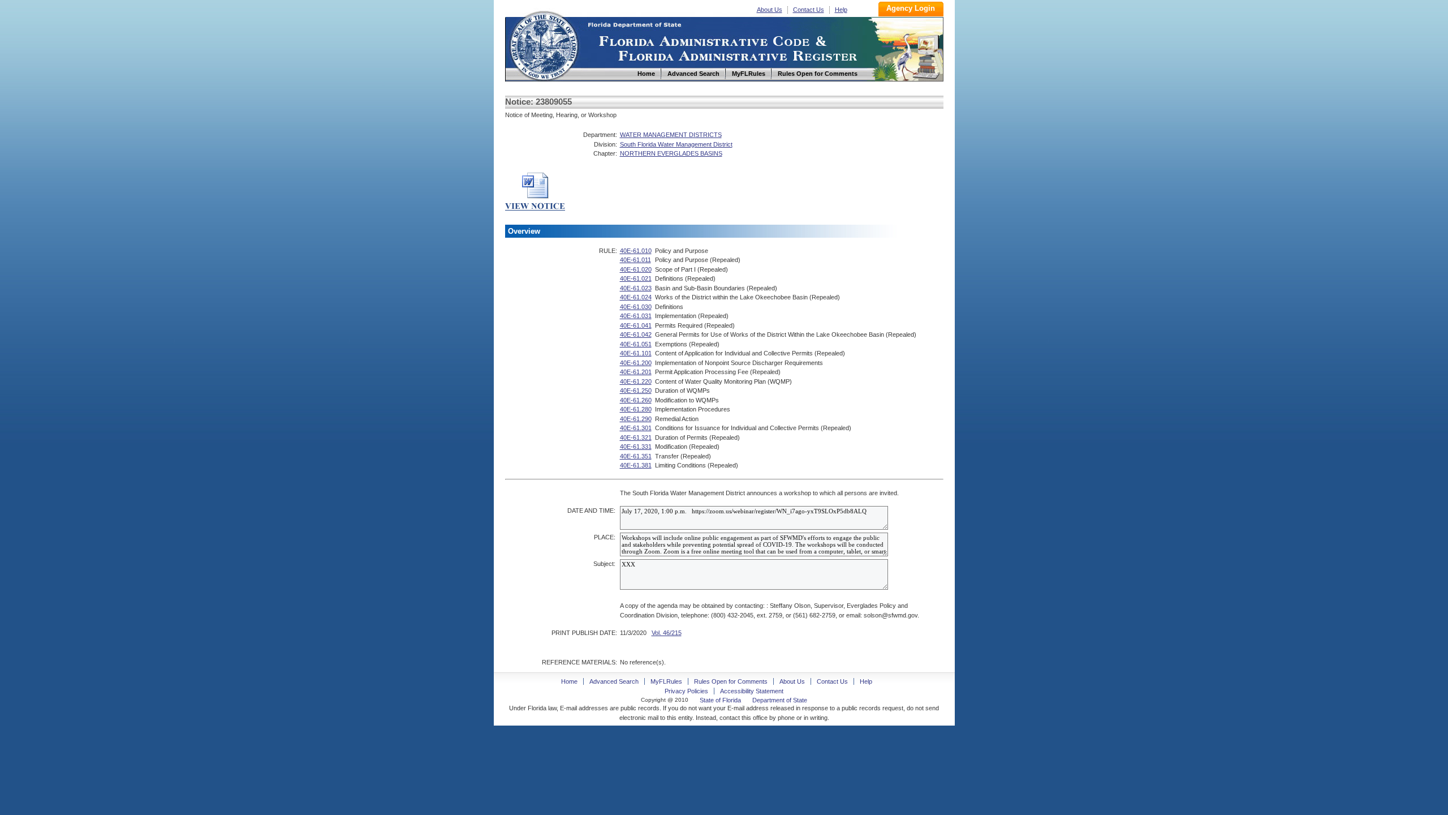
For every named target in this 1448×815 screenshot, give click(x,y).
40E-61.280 (636, 409)
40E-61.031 (636, 315)
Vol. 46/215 (667, 632)
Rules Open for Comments (731, 681)
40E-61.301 (636, 427)
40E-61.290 (636, 418)
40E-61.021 (636, 278)
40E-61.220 (636, 381)
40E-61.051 (636, 344)
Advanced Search (614, 681)
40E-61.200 (636, 362)
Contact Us (808, 9)
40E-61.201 (636, 371)
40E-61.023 (636, 288)
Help (841, 9)
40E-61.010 (636, 250)
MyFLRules (666, 681)
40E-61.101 (636, 353)
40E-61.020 (636, 269)
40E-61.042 (636, 334)
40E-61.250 (636, 390)
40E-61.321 (636, 437)
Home (543, 44)
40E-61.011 (635, 259)
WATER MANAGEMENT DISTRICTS (671, 134)
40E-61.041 (636, 325)
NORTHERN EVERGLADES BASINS (671, 153)
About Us (769, 9)
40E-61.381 (636, 465)
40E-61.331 (636, 446)
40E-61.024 (636, 297)
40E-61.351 (636, 456)
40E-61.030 (636, 306)
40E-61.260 (636, 400)
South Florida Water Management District (676, 144)
